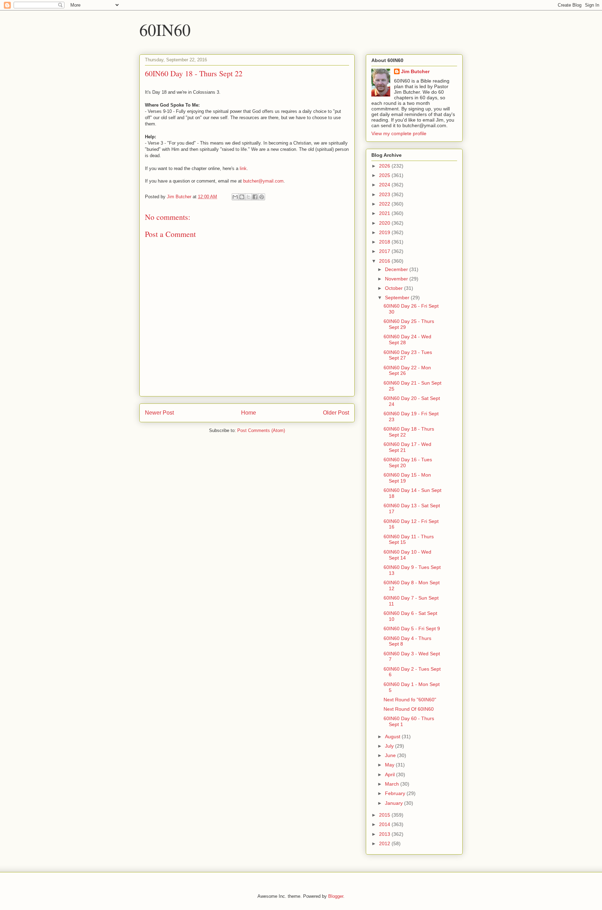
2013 (385, 834)
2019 (385, 232)
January (394, 803)
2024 (385, 184)
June (391, 755)
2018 (385, 242)
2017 (385, 251)
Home (248, 413)
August (393, 736)
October (394, 288)
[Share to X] (248, 196)
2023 (385, 194)
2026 (385, 166)
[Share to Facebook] (255, 196)
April (390, 774)
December (397, 269)
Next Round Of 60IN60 (409, 709)
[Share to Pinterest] (261, 196)
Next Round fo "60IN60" (410, 699)
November (397, 279)
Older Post (336, 413)
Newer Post (159, 413)
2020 (385, 223)
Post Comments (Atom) (261, 430)
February (396, 793)
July (390, 746)
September (398, 297)
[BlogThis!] (241, 196)
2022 (385, 204)
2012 (385, 843)
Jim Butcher (415, 71)
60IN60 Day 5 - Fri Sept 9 (412, 628)
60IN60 (165, 29)
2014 (385, 824)
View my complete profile (398, 133)
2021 (385, 213)
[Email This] (235, 196)
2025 (385, 175)
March (392, 784)
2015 (385, 815)
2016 (385, 261)
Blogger (335, 896)
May (390, 765)
